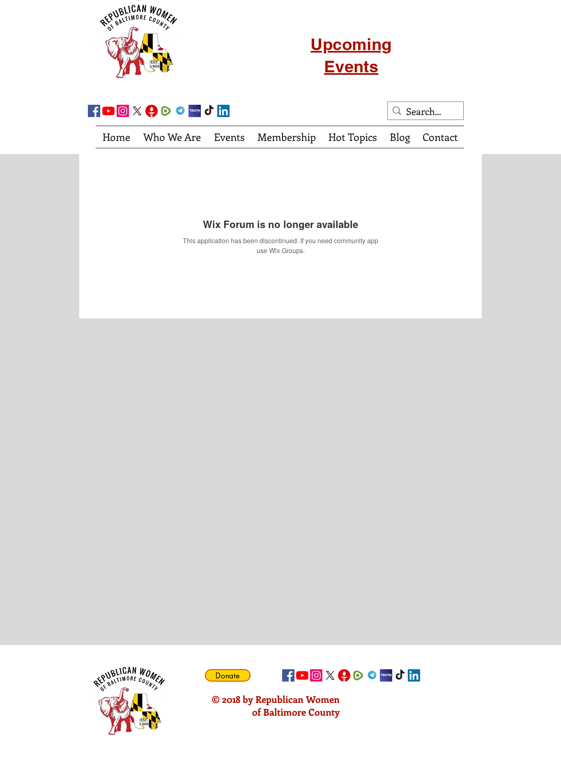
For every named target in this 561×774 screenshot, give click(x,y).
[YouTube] (108, 111)
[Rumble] (166, 111)
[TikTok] (209, 111)
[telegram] (180, 111)
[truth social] (195, 111)
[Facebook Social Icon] (94, 111)
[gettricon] (151, 111)
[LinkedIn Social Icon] (223, 111)
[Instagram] (123, 111)
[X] (137, 111)
